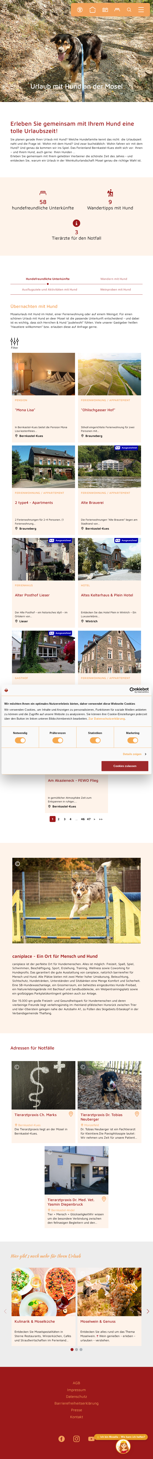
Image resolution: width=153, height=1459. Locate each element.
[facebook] (61, 1440)
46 (83, 819)
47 (88, 819)
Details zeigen (132, 754)
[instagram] (76, 1440)
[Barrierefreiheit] (80, 10)
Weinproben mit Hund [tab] (115, 289)
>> (101, 819)
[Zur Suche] (129, 10)
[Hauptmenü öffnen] (141, 10)
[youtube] (91, 1440)
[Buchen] (117, 10)
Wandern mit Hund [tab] (113, 278)
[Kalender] (105, 10)
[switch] (57, 740)
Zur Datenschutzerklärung (106, 718)
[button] (5, 6)
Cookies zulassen (124, 766)
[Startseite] (92, 9)
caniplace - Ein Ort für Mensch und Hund (55, 956)
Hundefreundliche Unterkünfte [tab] (48, 278)
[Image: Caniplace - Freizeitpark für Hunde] (76, 900)
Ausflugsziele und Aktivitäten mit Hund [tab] (49, 289)
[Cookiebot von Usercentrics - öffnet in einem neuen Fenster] (132, 690)
